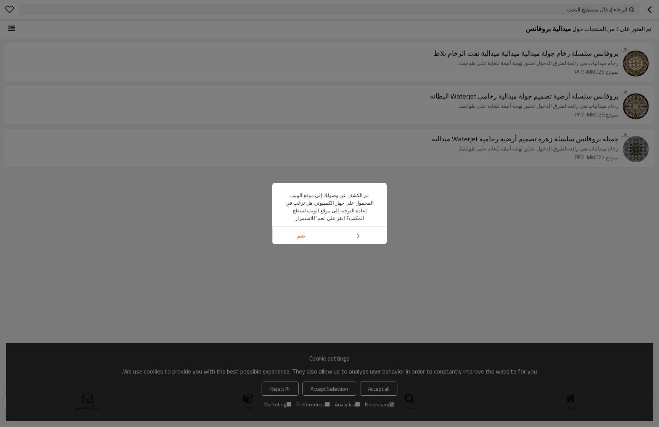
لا (358, 235)
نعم (301, 235)
